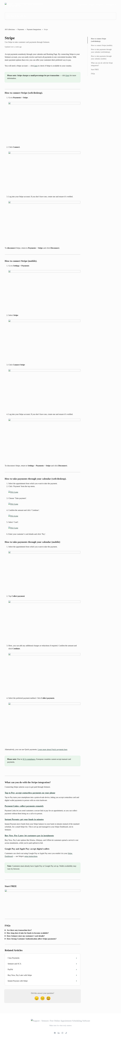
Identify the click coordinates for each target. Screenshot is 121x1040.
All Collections (10, 29)
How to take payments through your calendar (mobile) (101, 57)
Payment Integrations (34, 29)
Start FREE (82, 5)
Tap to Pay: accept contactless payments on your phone (30, 793)
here (36, 66)
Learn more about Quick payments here (52, 749)
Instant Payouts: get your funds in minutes (24, 819)
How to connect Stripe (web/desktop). (98, 40)
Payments (21, 29)
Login (91, 5)
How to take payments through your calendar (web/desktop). (101, 51)
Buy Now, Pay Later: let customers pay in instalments (29, 835)
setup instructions (30, 856)
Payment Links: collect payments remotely (24, 806)
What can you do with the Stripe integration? (102, 64)
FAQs (93, 74)
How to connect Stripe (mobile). (102, 45)
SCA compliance (29, 759)
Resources (99, 5)
